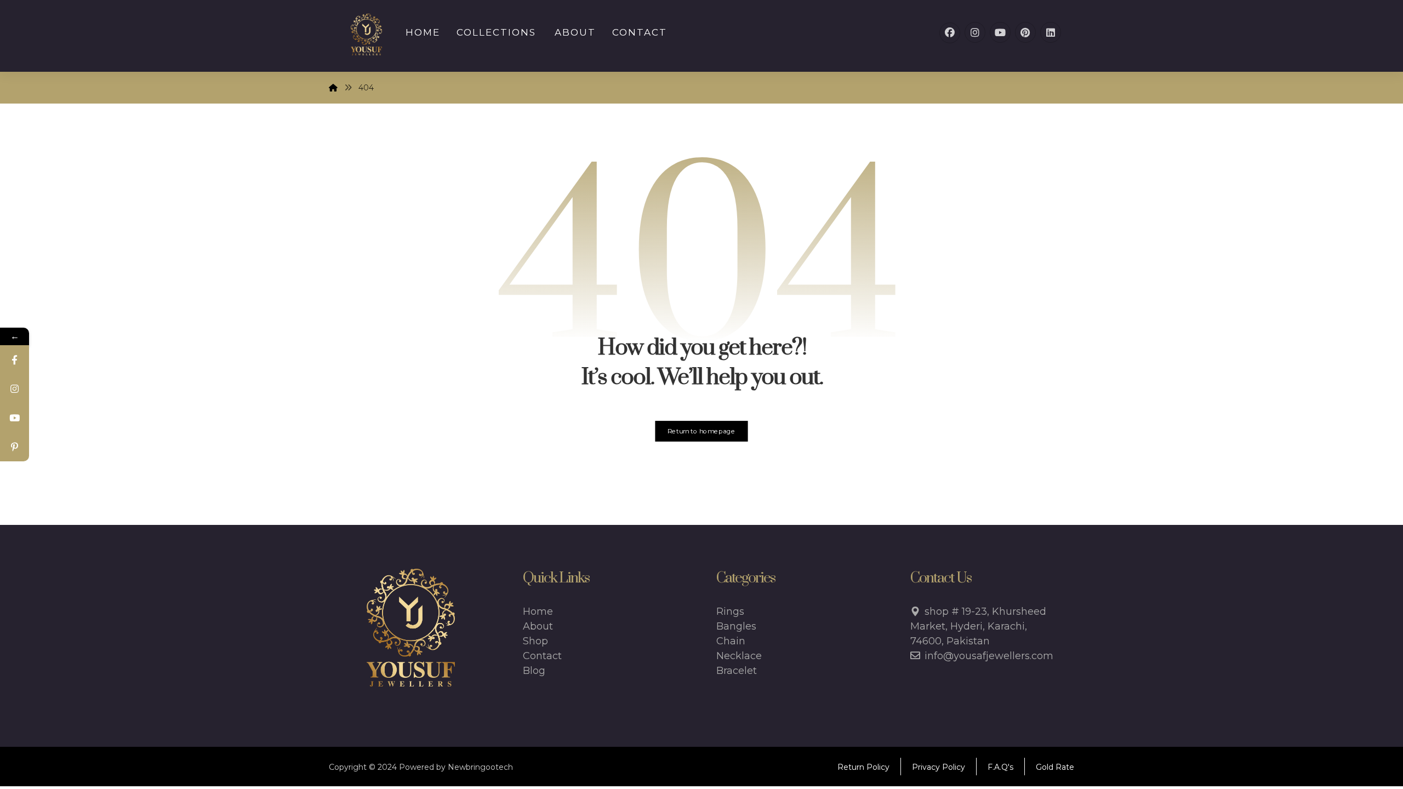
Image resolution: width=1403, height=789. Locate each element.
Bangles (736, 626)
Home (538, 611)
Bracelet (736, 671)
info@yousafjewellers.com (989, 656)
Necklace (739, 656)
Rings (730, 611)
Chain (730, 641)
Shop (535, 641)
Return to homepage (701, 431)
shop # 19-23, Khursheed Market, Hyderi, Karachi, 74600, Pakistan (978, 626)
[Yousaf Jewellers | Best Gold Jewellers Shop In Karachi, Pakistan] (366, 34)
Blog (534, 671)
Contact (542, 656)
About (538, 626)
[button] (949, 32)
